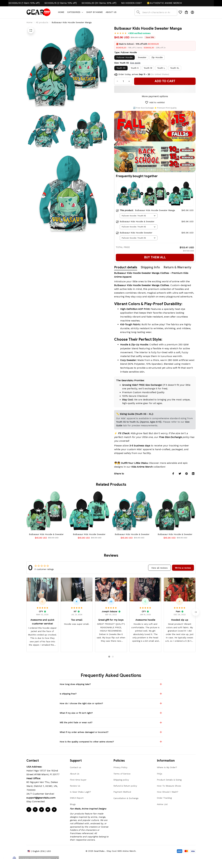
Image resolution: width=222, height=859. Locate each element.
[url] (40, 798)
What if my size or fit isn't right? (76, 713)
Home (29, 22)
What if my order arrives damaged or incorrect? (84, 732)
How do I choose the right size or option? (81, 703)
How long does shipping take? (75, 684)
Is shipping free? (68, 693)
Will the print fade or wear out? (76, 722)
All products (42, 22)
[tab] (109, 657)
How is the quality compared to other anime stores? (87, 741)
